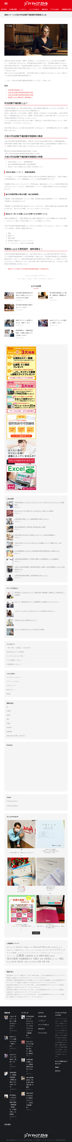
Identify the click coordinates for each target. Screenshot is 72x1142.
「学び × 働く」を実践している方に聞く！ (19, 648)
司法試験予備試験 (42, 278)
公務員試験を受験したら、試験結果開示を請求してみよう (32, 519)
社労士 (56, 959)
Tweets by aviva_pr (12, 801)
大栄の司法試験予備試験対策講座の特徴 (20, 95)
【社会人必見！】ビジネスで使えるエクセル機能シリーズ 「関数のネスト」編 (38, 543)
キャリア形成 (11, 953)
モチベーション (11, 956)
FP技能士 (26, 947)
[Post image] (9, 295)
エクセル (39, 950)
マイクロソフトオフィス (14, 677)
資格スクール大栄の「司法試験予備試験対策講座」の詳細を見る (28, 269)
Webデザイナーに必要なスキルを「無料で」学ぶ (24, 321)
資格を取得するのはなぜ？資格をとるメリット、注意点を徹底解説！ (35, 535)
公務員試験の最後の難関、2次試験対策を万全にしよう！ (31, 575)
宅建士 (9, 723)
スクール (19, 953)
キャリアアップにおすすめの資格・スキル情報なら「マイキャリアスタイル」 (35, 1140)
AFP (8, 947)
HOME (5, 9)
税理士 (9, 715)
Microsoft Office (39, 947)
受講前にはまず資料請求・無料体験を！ (20, 97)
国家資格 (52, 956)
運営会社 (57, 1071)
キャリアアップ (57, 950)
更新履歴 (7, 1124)
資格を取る (45, 9)
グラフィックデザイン (13, 681)
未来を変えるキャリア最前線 (15, 652)
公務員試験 (29, 956)
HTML (31, 947)
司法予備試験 (9, 26)
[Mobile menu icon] (6, 3)
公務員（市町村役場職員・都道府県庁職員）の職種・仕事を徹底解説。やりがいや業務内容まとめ (40, 568)
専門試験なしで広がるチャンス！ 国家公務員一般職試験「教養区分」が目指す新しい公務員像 (13, 1104)
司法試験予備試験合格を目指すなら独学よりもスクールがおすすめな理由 (24, 295)
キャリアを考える (34, 9)
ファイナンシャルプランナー (31, 953)
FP (7, 707)
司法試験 (35, 278)
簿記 (8, 719)
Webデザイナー (10, 950)
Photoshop (54, 947)
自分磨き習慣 (13, 9)
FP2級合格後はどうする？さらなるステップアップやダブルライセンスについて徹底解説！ (39, 504)
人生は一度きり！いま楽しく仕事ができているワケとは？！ (13, 1022)
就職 (41, 959)
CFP (14, 947)
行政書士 (26, 961)
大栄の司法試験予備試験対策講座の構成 (20, 92)
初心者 (36, 956)
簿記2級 (14, 962)
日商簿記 (47, 959)
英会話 (9, 694)
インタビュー (23, 9)
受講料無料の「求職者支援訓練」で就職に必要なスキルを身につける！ (24, 333)
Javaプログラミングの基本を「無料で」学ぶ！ (58, 321)
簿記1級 (9, 961)
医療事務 (9, 731)
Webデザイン (10, 689)
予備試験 (23, 278)
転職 (47, 962)
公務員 (9, 711)
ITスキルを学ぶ (55, 9)
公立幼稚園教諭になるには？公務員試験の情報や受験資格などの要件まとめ (37, 551)
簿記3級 (20, 962)
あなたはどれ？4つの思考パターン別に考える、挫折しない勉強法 (34, 511)
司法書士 (9, 727)
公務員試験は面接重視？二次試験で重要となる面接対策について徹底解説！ (37, 559)
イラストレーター (30, 950)
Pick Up (60, 947)
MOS (48, 947)
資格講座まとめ (50, 278)
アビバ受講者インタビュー (14, 660)
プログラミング (11, 685)
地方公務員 (12, 958)
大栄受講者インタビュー (14, 664)
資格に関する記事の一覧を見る (16, 736)
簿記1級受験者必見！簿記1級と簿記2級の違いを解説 (30, 527)
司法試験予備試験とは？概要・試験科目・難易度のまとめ (58, 295)
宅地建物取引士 (25, 959)
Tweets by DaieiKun (12, 806)
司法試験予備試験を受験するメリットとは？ (24, 306)
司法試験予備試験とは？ (15, 90)
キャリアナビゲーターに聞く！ (16, 656)
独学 (53, 959)
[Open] (21, 834)
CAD (11, 947)
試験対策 (34, 961)
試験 (30, 961)
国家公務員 (44, 956)
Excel (18, 947)
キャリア (45, 950)
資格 (43, 962)
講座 (39, 962)
